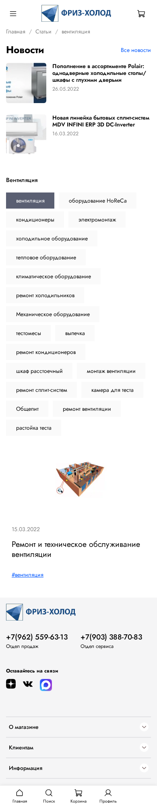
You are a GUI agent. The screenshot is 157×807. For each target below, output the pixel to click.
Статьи (43, 31)
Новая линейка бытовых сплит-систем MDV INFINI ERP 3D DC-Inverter (100, 121)
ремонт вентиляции (87, 409)
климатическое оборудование (53, 276)
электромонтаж (97, 219)
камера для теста (112, 390)
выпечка (75, 333)
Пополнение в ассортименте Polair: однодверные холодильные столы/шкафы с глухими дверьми (99, 73)
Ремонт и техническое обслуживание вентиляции (76, 549)
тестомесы (28, 333)
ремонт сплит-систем (41, 390)
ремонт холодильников (45, 295)
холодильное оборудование (52, 238)
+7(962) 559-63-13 (37, 637)
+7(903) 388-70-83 (111, 637)
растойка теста (34, 428)
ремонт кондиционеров (46, 352)
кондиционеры (35, 219)
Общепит (27, 409)
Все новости (136, 50)
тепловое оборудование (46, 257)
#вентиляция (27, 575)
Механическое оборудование (53, 314)
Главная (15, 31)
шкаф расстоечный (39, 371)
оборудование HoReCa (98, 201)
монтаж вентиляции (111, 371)
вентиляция (30, 201)
